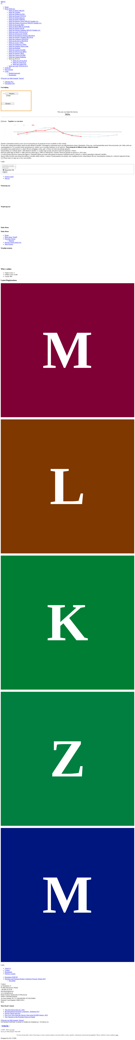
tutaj (117, 1035)
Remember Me (9, 170)
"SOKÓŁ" (5, 1026)
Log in (5, 172)
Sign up (7, 178)
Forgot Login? (9, 176)
